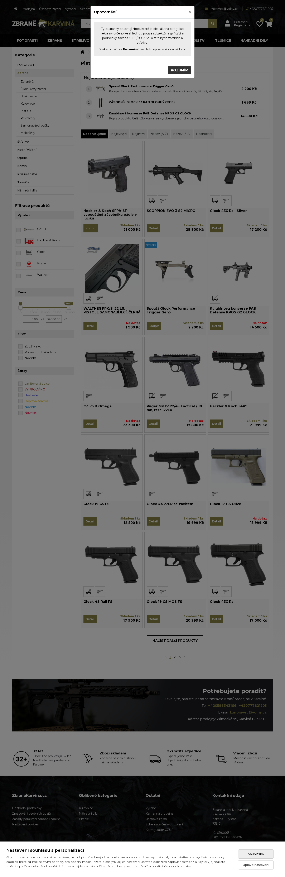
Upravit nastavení (256, 865)
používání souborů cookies (171, 866)
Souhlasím (256, 854)
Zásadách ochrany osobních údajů (123, 866)
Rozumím (179, 70)
